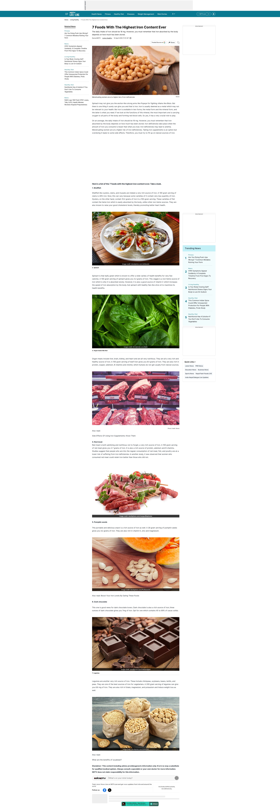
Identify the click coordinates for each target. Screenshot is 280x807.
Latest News (100, 784)
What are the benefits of (102, 760)
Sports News (189, 373)
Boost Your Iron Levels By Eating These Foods (120, 596)
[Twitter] (109, 790)
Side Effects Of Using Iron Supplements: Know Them (114, 436)
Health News (97, 14)
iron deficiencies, (167, 789)
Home (66, 20)
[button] (213, 14)
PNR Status (199, 366)
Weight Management (146, 14)
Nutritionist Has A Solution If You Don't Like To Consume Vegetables (76, 89)
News (67, 44)
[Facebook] (104, 790)
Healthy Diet (119, 14)
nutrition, (167, 786)
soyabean (117, 760)
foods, (163, 786)
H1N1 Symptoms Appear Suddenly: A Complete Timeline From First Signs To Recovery (76, 48)
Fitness (108, 14)
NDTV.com (202, 14)
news (126, 784)
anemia (168, 127)
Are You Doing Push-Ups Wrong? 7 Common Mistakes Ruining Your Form (76, 35)
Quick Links (189, 362)
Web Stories (162, 14)
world (94, 786)
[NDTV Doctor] (74, 13)
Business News (203, 370)
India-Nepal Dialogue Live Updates (196, 377)
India (139, 784)
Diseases (130, 14)
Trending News (193, 248)
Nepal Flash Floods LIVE (204, 373)
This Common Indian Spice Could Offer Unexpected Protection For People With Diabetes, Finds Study (76, 75)
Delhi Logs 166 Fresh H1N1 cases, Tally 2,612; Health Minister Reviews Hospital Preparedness (77, 102)
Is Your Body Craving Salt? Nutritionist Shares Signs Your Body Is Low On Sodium (75, 61)
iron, (159, 786)
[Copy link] (178, 42)
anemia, (172, 786)
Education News (190, 370)
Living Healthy (74, 20)
